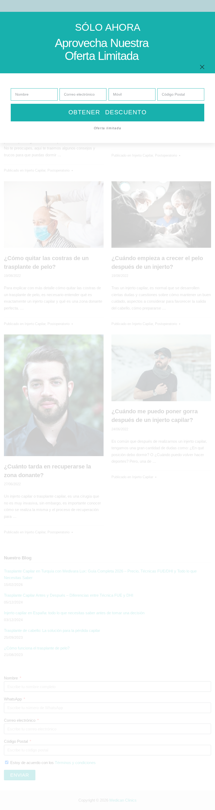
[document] (107, 405)
